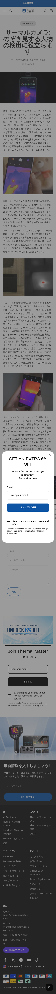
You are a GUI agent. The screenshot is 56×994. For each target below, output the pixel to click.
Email (10, 487)
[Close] (50, 455)
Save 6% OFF (28, 507)
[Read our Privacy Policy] (47, 529)
